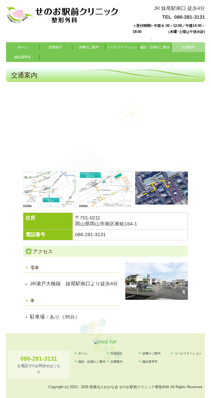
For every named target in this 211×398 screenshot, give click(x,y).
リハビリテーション (122, 47)
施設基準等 (22, 57)
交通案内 (188, 47)
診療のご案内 (89, 47)
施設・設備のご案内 (155, 47)
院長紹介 (55, 47)
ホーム (22, 47)
